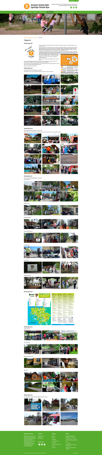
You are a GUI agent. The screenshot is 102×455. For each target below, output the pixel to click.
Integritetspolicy (75, 453)
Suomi (77, 0)
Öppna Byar (50, 12)
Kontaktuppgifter (72, 0)
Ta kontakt (71, 12)
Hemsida (26, 12)
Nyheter (30, 12)
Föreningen (35, 12)
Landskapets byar (42, 12)
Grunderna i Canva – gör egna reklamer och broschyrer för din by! (71, 440)
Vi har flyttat (68, 443)
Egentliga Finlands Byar (28, 37)
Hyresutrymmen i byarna (58, 12)
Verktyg (66, 12)
